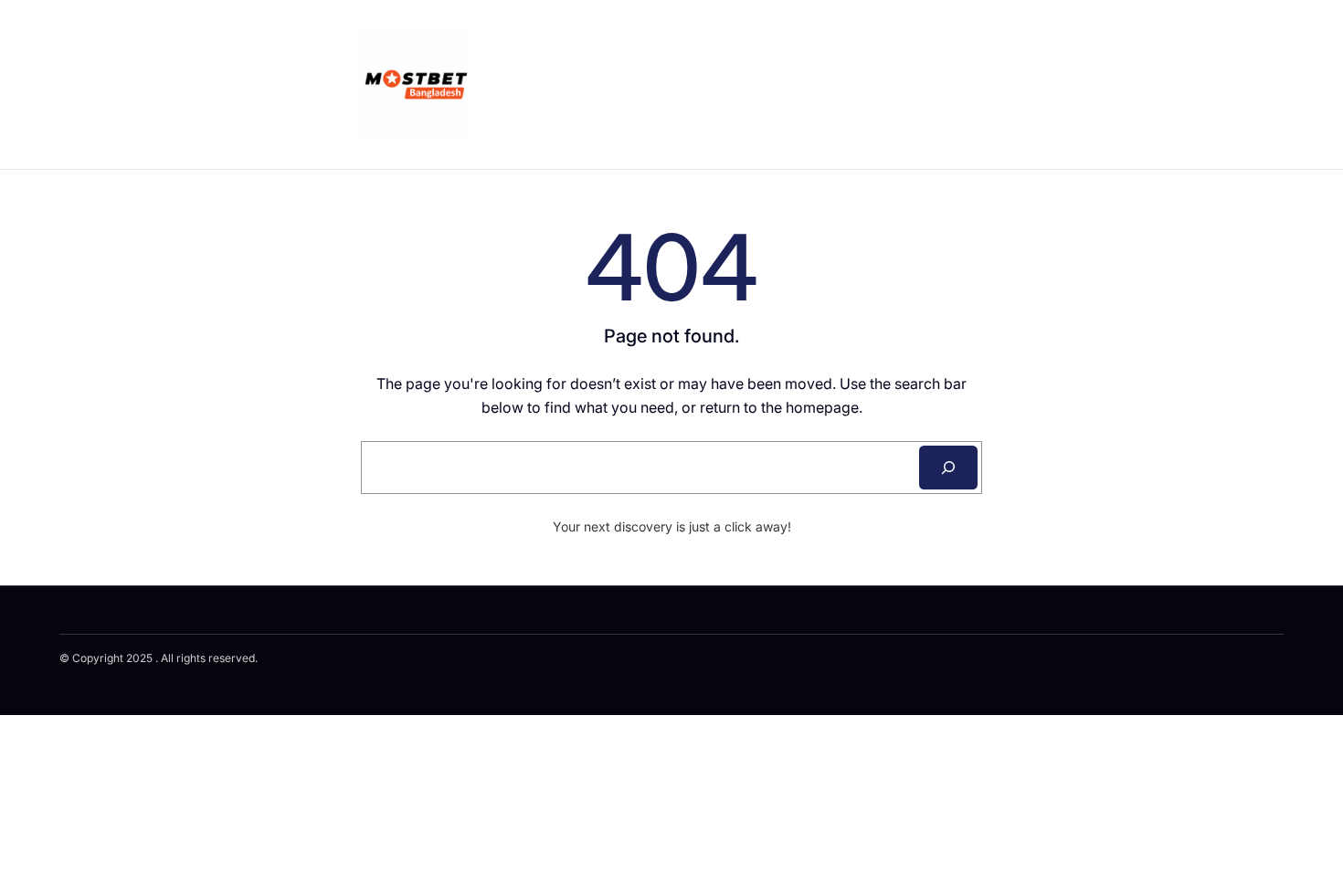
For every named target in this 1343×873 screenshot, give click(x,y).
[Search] (948, 467)
